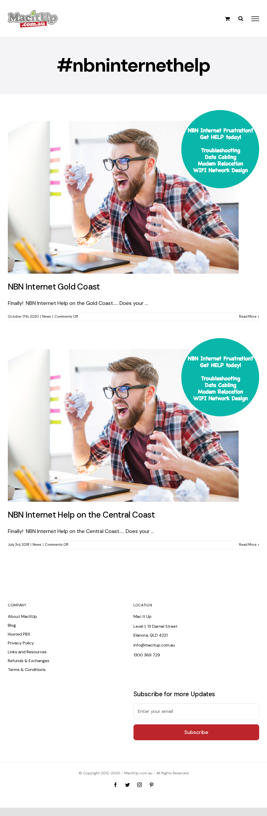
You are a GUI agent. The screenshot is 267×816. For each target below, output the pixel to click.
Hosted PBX (19, 634)
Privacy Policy (21, 643)
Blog (12, 625)
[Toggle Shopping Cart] (227, 18)
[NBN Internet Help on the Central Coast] (133, 420)
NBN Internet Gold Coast (54, 286)
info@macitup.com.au (154, 645)
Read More (248, 316)
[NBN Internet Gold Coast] (133, 192)
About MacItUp (22, 616)
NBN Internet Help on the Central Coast (81, 514)
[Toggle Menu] (255, 18)
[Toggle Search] (240, 18)
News (46, 316)
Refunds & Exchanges (28, 660)
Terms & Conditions (27, 669)
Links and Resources (27, 652)
